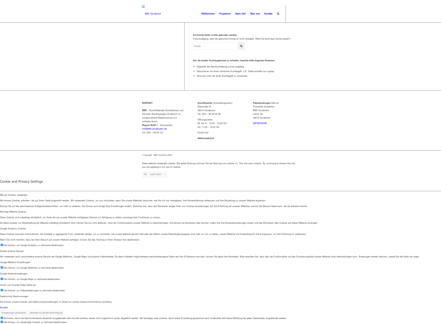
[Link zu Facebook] (291, 13)
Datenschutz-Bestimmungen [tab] (14, 296)
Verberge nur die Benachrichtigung (46, 312)
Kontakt (4, 307)
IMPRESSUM (260, 123)
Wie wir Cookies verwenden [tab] (13, 194)
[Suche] (278, 13)
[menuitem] (208, 13)
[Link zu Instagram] (296, 13)
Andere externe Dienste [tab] (11, 251)
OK (145, 174)
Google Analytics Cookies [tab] (13, 228)
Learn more (155, 174)
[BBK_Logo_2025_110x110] (151, 13)
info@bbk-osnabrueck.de (154, 128)
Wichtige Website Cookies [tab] (13, 211)
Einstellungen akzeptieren (14, 312)
